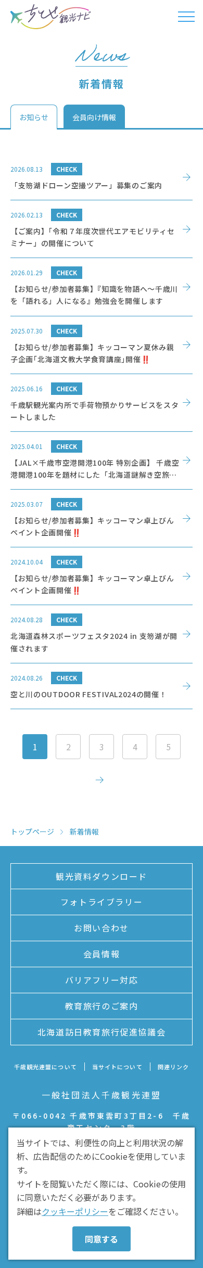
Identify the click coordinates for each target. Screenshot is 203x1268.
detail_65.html (101, 518)
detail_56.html (101, 686)
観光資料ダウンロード (101, 876)
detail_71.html (101, 402)
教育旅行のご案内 (101, 1006)
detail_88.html (101, 177)
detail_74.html (101, 345)
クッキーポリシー (75, 1211)
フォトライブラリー (101, 901)
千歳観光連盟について (45, 1066)
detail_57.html (101, 633)
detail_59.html (101, 576)
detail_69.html (101, 229)
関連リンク (173, 1066)
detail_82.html (101, 286)
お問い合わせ (101, 927)
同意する (101, 1239)
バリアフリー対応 (101, 980)
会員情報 (101, 953)
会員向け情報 (94, 117)
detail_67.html (101, 460)
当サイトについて (117, 1066)
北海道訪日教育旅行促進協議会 (101, 1032)
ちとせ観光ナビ (50, 16)
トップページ (32, 831)
